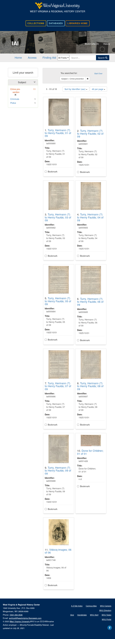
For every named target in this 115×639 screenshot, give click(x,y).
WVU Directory (105, 610)
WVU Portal (106, 619)
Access (32, 57)
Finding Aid (49, 57)
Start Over (98, 73)
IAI (15, 43)
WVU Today (106, 615)
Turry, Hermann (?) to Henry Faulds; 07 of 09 (58, 386)
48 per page (98, 89)
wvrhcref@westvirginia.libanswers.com (25, 618)
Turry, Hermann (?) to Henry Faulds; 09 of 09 (58, 470)
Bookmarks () (92, 43)
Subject (22, 82)
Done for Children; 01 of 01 (90, 452)
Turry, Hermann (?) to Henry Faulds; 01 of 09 (58, 133)
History (106, 43)
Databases (56, 23)
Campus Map (91, 606)
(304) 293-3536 (16, 614)
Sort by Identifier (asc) (75, 89)
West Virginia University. (20, 621)
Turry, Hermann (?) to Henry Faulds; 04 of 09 (90, 217)
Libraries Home (77, 23)
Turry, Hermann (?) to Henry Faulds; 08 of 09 (90, 386)
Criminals (14, 98)
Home (18, 57)
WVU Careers (105, 606)
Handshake (82, 615)
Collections (35, 23)
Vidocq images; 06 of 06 (58, 551)
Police (13, 102)
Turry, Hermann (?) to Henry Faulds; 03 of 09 (58, 217)
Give (72, 615)
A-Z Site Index (77, 606)
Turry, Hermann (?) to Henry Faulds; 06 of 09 (90, 301)
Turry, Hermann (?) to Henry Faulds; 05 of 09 (58, 301)
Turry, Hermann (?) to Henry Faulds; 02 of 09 (90, 133)
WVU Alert (94, 615)
